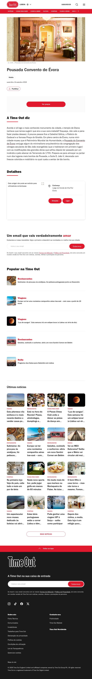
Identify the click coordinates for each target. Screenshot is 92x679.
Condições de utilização (16, 644)
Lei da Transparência (15, 649)
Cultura (45, 11)
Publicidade (54, 619)
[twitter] (28, 603)
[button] (42, 183)
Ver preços (46, 104)
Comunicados (13, 623)
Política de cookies (15, 640)
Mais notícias (46, 534)
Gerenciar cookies (14, 653)
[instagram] (9, 603)
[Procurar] (76, 4)
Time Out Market (56, 623)
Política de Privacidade (61, 253)
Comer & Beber (35, 11)
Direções (55, 201)
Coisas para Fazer (22, 11)
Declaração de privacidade (17, 636)
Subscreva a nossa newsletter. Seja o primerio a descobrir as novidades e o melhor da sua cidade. (43, 240)
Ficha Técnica (13, 619)
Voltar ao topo (48, 549)
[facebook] (21, 603)
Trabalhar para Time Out (17, 632)
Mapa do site (12, 662)
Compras (54, 11)
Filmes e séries (65, 11)
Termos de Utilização (46, 253)
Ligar (68, 201)
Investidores (12, 627)
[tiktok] (15, 603)
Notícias (10, 11)
